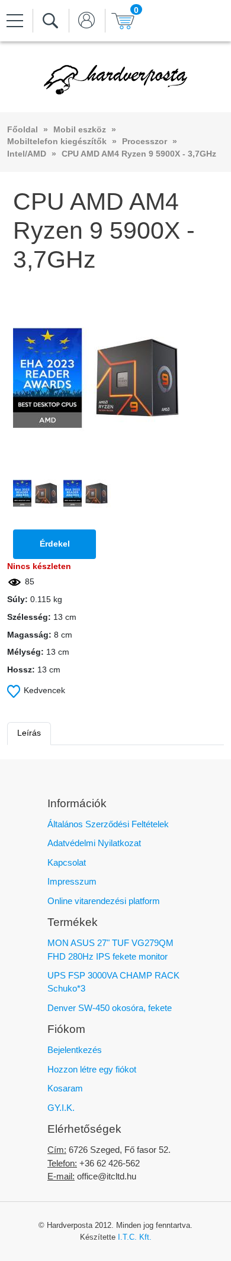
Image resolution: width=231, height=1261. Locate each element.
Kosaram (65, 1088)
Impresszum (72, 881)
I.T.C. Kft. (135, 1237)
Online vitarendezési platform (103, 901)
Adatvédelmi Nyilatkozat (94, 843)
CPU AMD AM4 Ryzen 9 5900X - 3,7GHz (139, 154)
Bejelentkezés (74, 1050)
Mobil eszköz (79, 129)
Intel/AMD (26, 154)
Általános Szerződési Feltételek (108, 824)
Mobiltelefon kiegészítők (57, 141)
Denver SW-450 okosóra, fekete (109, 1008)
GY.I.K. (61, 1108)
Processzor (144, 141)
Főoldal (22, 129)
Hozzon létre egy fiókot (91, 1069)
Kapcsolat (66, 862)
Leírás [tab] (29, 733)
